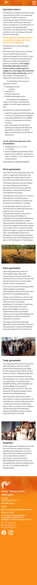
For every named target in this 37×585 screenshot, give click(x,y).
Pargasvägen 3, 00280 (9, 517)
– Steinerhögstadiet (9, 527)
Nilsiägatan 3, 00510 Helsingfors (12, 519)
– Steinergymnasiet (9, 523)
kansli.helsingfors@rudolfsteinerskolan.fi (17, 509)
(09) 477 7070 (8, 512)
